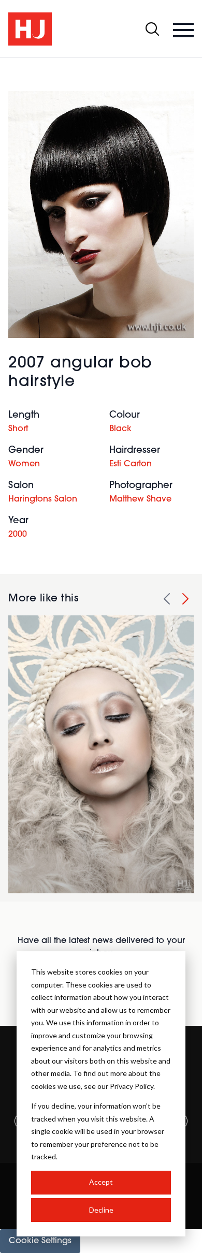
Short (18, 429)
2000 (17, 534)
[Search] (152, 29)
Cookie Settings (40, 1241)
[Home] (30, 29)
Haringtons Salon (42, 499)
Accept (101, 1181)
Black (120, 429)
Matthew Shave (140, 499)
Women (24, 464)
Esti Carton (130, 464)
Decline (101, 1209)
